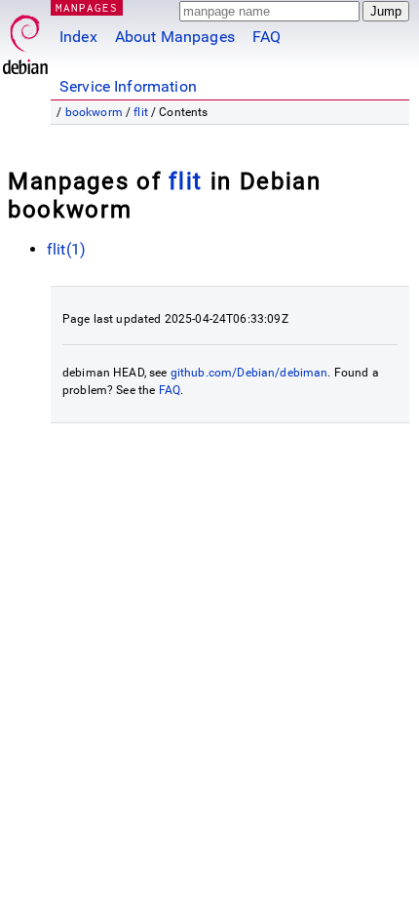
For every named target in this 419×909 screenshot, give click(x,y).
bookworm (94, 112)
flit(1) (66, 249)
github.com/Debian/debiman (249, 372)
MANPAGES (87, 7)
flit (140, 112)
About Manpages (175, 36)
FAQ (266, 36)
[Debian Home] (25, 39)
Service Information (128, 86)
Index (78, 36)
